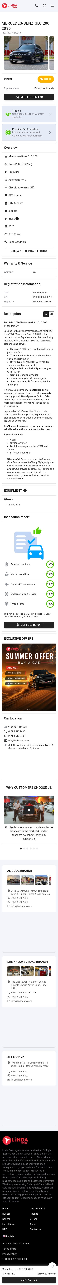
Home (5, 1208)
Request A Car (37, 1208)
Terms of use (9, 1248)
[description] (46, 314)
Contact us (29, 1279)
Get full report (31, 624)
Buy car (6, 1213)
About (33, 1224)
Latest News (8, 1224)
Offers (33, 1219)
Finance (34, 1213)
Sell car (6, 1219)
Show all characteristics (29, 251)
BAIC (5, 1229)
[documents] (51, 314)
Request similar (31, 97)
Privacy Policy (9, 1254)
